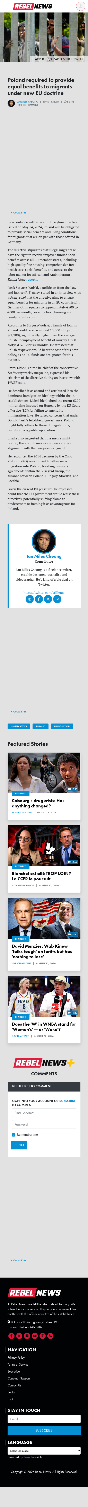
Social (11, 1392)
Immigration (62, 726)
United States (19, 726)
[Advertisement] (44, 166)
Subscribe (14, 1371)
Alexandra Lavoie (23, 885)
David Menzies (20, 1036)
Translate (36, 1457)
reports (31, 279)
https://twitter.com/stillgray (44, 592)
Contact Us (14, 1385)
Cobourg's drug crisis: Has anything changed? (38, 803)
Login (11, 1399)
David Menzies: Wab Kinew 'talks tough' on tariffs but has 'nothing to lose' (42, 951)
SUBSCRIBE (67, 1101)
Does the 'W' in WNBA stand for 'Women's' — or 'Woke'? (44, 1026)
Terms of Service (18, 1364)
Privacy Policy (16, 1357)
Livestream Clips (21, 963)
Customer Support (19, 1378)
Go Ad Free (19, 212)
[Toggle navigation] (6, 6)
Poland (40, 726)
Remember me (27, 1134)
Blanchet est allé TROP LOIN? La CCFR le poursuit (41, 876)
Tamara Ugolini (22, 812)
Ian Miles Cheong (27, 101)
